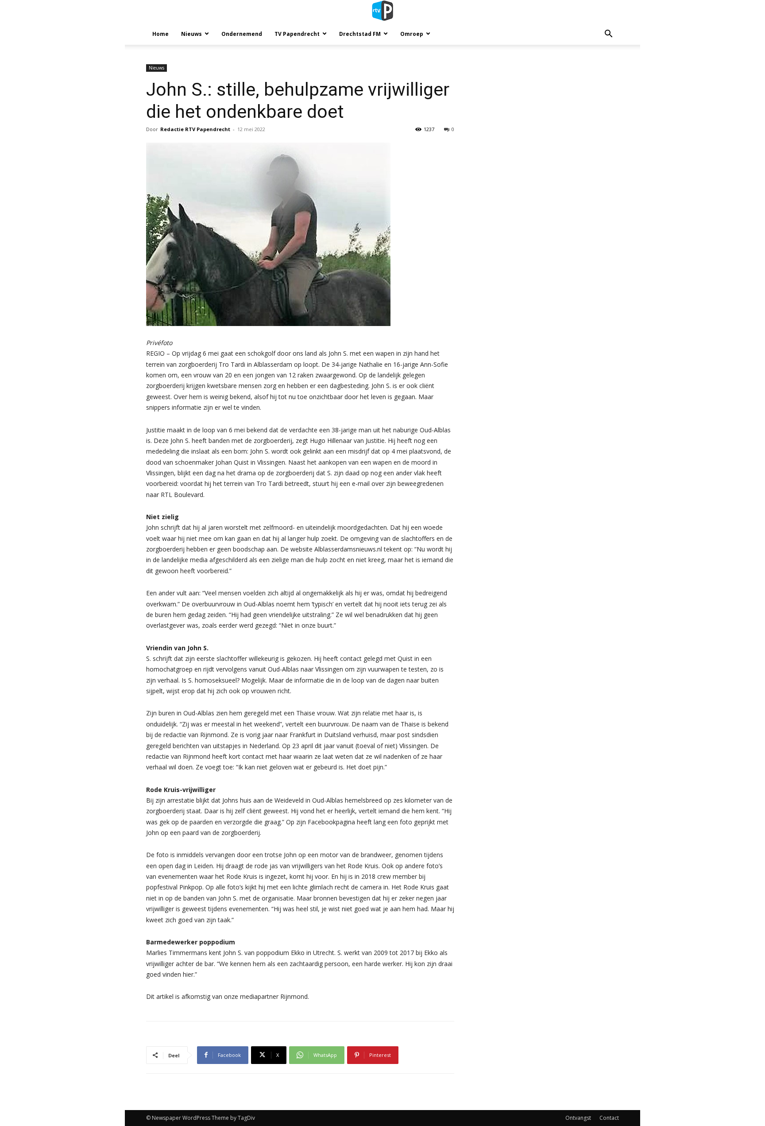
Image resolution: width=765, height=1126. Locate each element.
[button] (608, 35)
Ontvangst (578, 1118)
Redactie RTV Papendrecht (195, 129)
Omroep (411, 34)
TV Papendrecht (297, 34)
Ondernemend (241, 34)
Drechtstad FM (360, 34)
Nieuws (191, 34)
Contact (609, 1118)
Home (160, 34)
